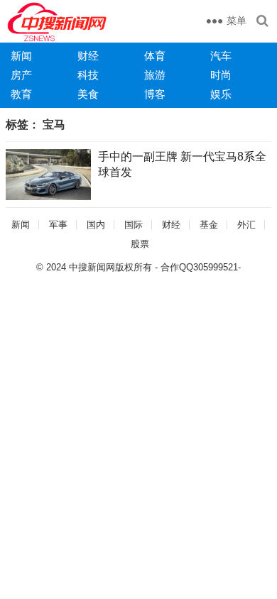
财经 (88, 56)
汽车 (221, 56)
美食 (88, 94)
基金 (209, 224)
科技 (88, 75)
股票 (140, 243)
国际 (133, 224)
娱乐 (221, 94)
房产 (21, 75)
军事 (58, 224)
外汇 (246, 224)
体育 (154, 56)
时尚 (221, 75)
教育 (21, 94)
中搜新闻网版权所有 (110, 267)
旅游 (154, 75)
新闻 (21, 56)
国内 (96, 224)
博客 (154, 94)
